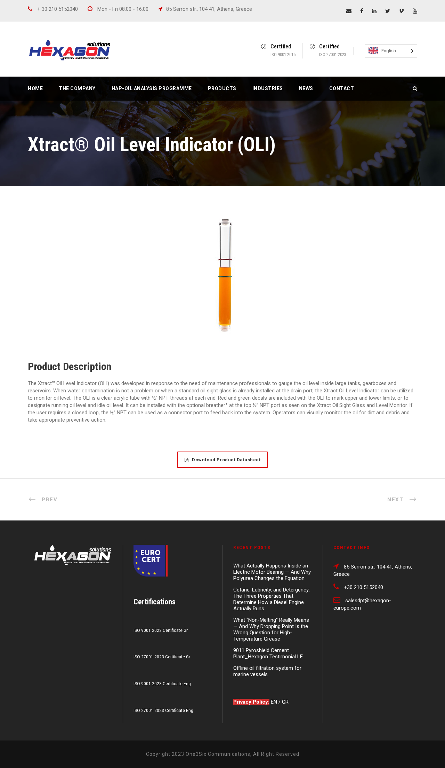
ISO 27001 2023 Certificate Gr (162, 657)
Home (35, 88)
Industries (267, 88)
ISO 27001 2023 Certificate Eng (163, 710)
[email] (348, 11)
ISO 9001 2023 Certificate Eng (162, 683)
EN (274, 702)
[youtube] (415, 11)
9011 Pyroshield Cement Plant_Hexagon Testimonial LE (268, 653)
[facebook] (361, 11)
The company (77, 88)
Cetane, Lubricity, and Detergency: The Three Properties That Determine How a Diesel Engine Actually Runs (271, 599)
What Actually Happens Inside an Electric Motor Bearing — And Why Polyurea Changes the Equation (272, 572)
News (306, 88)
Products (222, 88)
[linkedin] (374, 11)
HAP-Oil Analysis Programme (152, 88)
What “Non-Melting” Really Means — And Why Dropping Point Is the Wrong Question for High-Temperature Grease (271, 629)
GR (285, 702)
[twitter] (387, 11)
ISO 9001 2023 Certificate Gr (161, 630)
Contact (341, 88)
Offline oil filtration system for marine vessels (267, 671)
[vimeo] (401, 11)
